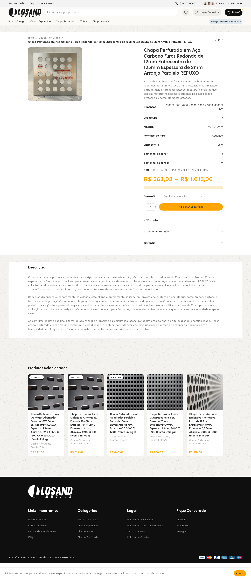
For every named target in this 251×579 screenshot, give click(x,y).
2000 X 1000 (172, 105)
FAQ (30, 537)
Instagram (182, 531)
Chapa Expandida (88, 525)
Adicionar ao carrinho (191, 207)
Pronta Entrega (39, 447)
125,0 (220, 144)
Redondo (217, 135)
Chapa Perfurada (50, 37)
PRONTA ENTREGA (88, 519)
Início (32, 37)
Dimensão (150, 196)
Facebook (182, 525)
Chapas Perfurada (88, 537)
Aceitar (239, 573)
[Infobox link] (185, 3)
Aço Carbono (215, 126)
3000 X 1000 (205, 105)
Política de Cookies (138, 537)
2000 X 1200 (189, 105)
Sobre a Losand (37, 525)
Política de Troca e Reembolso (145, 525)
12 (221, 153)
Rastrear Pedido (37, 519)
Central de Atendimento (42, 531)
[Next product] (222, 40)
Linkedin (181, 519)
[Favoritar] (60, 378)
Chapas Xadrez (86, 531)
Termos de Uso (136, 531)
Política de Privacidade (140, 519)
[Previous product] (215, 40)
